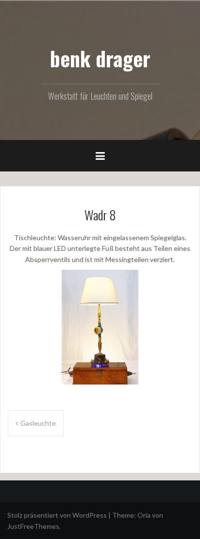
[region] (100, 327)
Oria (143, 515)
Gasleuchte (38, 423)
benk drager (100, 58)
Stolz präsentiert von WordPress (57, 515)
